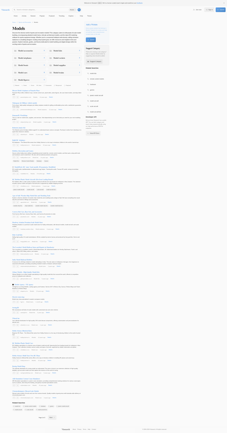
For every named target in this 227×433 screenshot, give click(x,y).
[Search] (79, 9)
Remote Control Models (28, 161)
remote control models (30, 406)
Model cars (22, 72)
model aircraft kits (51, 189)
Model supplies (59, 65)
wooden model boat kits (57, 205)
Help (89, 429)
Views (25, 85)
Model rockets (59, 58)
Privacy (79, 429)
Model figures (23, 79)
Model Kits (16, 161)
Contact (94, 429)
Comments (49, 85)
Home (14, 22)
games (52, 406)
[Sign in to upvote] (14, 97)
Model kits (57, 50)
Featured (68, 85)
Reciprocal (59, 85)
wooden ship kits (17, 205)
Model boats (23, 65)
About (74, 429)
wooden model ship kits (42, 205)
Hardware (39, 161)
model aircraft (30, 189)
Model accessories (25, 50)
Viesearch (5, 9)
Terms (84, 429)
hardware (43, 406)
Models (35, 97)
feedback (139, 3)
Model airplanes (24, 58)
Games (46, 161)
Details (51, 97)
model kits (17, 406)
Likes (39, 85)
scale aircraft (40, 189)
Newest (17, 85)
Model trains (58, 72)
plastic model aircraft (18, 189)
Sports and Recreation (25, 22)
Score (32, 85)
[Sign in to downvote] (17, 97)
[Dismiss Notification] (224, 3)
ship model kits (29, 205)
